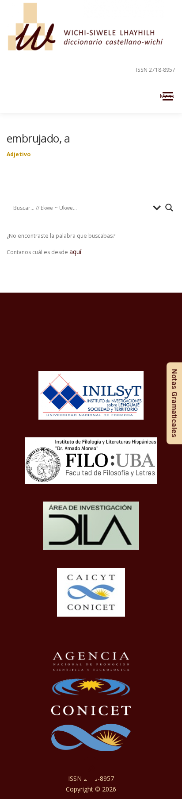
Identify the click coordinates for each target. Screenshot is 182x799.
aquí (75, 251)
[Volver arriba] (91, 769)
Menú (167, 96)
